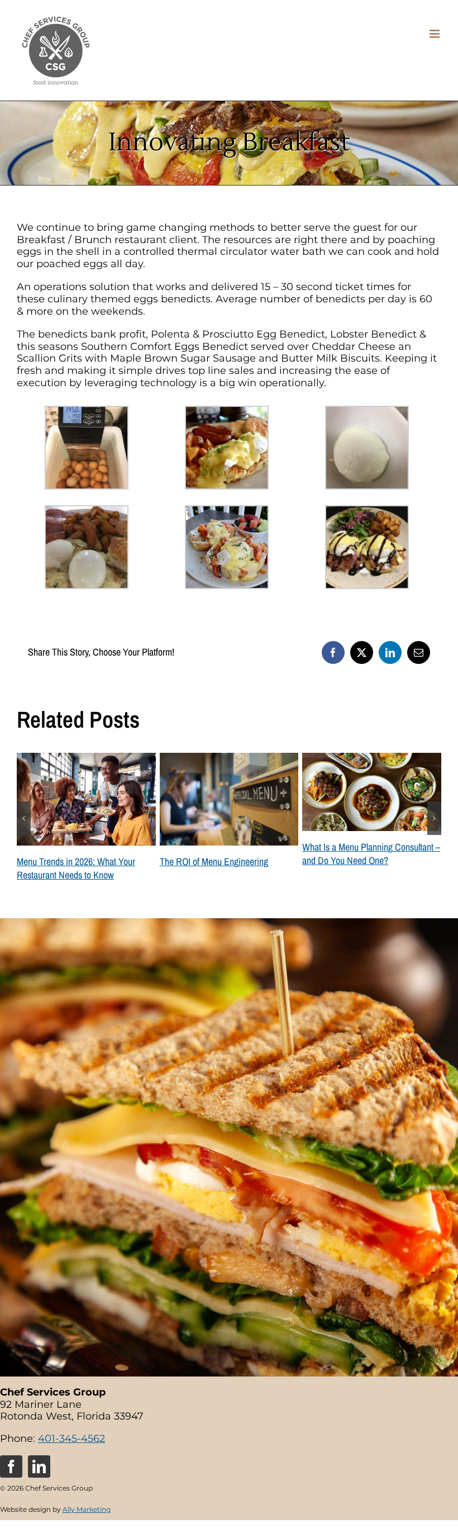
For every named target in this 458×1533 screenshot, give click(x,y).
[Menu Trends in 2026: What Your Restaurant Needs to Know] (371, 759)
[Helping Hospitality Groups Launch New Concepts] (229, 759)
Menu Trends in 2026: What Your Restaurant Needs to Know (361, 868)
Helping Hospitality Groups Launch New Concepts (222, 868)
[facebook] (11, 1480)
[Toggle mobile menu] (435, 34)
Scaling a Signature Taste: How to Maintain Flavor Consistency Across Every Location (81, 875)
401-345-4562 (71, 1452)
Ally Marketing (87, 1522)
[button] (24, 825)
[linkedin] (39, 1480)
